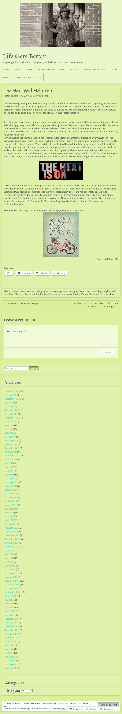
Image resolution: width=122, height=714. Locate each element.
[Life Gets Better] (61, 25)
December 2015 (11, 535)
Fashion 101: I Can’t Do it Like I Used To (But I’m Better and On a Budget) (96, 305)
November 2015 (11, 539)
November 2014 (11, 584)
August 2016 (10, 505)
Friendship (95, 291)
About (18, 69)
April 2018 (9, 433)
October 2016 (10, 497)
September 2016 (12, 501)
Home (6, 69)
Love (11, 294)
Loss (61, 69)
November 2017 (11, 448)
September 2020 (12, 399)
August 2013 (10, 641)
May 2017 (8, 471)
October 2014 (10, 588)
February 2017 (11, 482)
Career (115, 69)
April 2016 (9, 520)
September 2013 (12, 638)
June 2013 (9, 649)
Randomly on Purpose (29, 77)
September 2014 (12, 592)
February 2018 (11, 440)
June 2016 (9, 512)
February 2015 (11, 573)
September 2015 (12, 547)
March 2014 (10, 615)
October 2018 (10, 414)
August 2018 (10, 421)
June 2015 (9, 558)
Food (87, 291)
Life (114, 291)
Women (84, 294)
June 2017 (9, 467)
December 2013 (12, 626)
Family (72, 291)
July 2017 (8, 463)
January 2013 (10, 668)
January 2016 (10, 531)
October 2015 (10, 543)
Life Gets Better (24, 56)
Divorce (74, 69)
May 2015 (9, 562)
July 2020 (9, 402)
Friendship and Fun (95, 69)
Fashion (80, 291)
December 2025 (12, 391)
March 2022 (10, 395)
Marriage (19, 294)
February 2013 (11, 664)
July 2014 (8, 600)
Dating (39, 291)
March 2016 (9, 524)
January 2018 (10, 444)
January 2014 (10, 622)
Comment (107, 352)
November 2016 (11, 493)
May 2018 (9, 429)
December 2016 (11, 490)
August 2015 (10, 550)
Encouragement (60, 291)
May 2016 (9, 516)
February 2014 (11, 619)
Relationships (46, 69)
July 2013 (8, 645)
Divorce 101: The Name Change (21, 303)
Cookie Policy (65, 709)
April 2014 (9, 611)
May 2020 (9, 406)
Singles (7, 77)
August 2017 (10, 459)
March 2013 (10, 660)
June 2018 (9, 425)
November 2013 (11, 630)
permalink (109, 294)
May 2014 (9, 607)
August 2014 (10, 596)
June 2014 (9, 603)
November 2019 (11, 410)
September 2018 (12, 418)
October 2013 (10, 634)
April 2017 (9, 475)
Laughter (106, 291)
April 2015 (9, 566)
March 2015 (9, 569)
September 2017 (12, 455)
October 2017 (10, 452)
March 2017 (9, 478)
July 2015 (8, 554)
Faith (30, 69)
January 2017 (10, 486)
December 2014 (12, 581)
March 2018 (10, 437)
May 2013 (9, 653)
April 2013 (9, 657)
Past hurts (30, 294)
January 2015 (10, 577)
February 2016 (11, 528)
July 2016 (8, 509)
